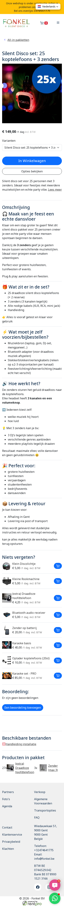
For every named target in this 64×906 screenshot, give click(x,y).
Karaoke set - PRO (24, 673)
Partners (8, 792)
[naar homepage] (16, 23)
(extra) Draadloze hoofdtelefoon (24, 768)
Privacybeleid (11, 842)
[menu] (58, 23)
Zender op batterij (24, 628)
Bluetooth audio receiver (28, 613)
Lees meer (55, 190)
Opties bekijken (32, 171)
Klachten (8, 849)
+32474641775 (44, 850)
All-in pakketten (18, 40)
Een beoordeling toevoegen (22, 708)
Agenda (7, 806)
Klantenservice (12, 834)
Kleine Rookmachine (25, 579)
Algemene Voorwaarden (43, 801)
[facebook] (37, 887)
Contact (7, 827)
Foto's (6, 799)
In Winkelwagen (32, 160)
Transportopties (45, 810)
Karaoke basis (21, 643)
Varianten (8, 141)
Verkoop (39, 792)
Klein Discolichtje (24, 564)
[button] (54, 898)
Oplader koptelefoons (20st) (31, 658)
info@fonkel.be (44, 859)
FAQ (36, 817)
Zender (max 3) (53, 768)
